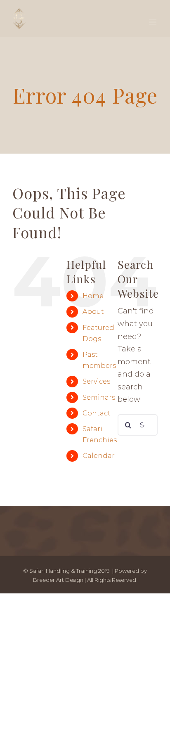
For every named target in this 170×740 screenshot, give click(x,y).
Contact (97, 413)
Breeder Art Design (58, 579)
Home (93, 296)
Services (96, 381)
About (93, 311)
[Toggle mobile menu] (153, 22)
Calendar (99, 456)
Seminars (99, 397)
